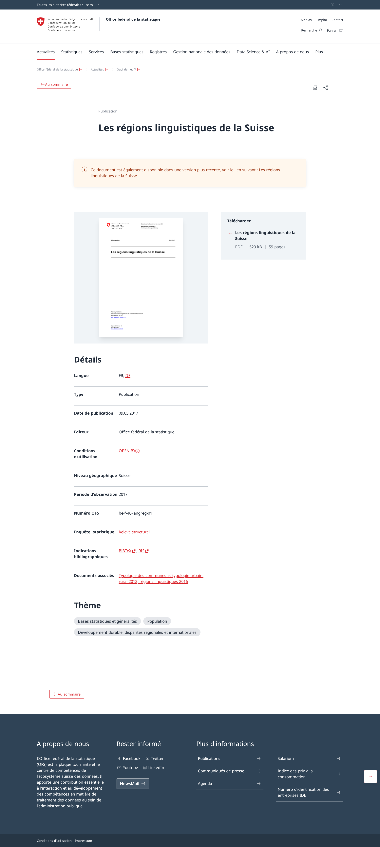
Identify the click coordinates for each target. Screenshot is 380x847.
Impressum (83, 840)
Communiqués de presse (221, 771)
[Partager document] (325, 87)
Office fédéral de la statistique (133, 19)
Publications (209, 758)
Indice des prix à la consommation (295, 773)
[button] (46, 52)
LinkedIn (156, 767)
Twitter (157, 758)
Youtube (130, 767)
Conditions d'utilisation (54, 840)
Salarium (286, 758)
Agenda (205, 783)
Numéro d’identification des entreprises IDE (303, 792)
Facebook (132, 758)
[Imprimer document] (315, 87)
